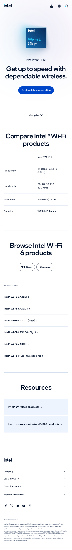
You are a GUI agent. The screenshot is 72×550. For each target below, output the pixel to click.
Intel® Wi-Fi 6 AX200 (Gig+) (20, 332)
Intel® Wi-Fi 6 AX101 (15, 344)
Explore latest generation (36, 90)
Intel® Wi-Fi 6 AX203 (16, 308)
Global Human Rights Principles (40, 536)
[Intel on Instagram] (30, 506)
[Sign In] (51, 6)
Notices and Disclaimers (52, 531)
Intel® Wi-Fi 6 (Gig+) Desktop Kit (22, 355)
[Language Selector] (59, 6)
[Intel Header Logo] (8, 6)
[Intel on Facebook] (6, 506)
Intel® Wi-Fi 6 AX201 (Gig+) (19, 320)
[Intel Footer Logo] (8, 460)
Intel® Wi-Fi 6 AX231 (15, 296)
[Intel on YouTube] (24, 506)
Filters (27, 266)
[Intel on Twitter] (12, 506)
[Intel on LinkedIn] (18, 506)
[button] (35, 471)
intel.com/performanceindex (15, 531)
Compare (45, 266)
